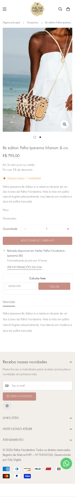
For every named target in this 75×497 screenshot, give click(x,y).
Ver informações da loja (24, 267)
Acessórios (32, 22)
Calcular (54, 286)
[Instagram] (7, 405)
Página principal (11, 22)
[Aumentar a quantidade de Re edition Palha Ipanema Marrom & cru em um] (68, 229)
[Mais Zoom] (64, 124)
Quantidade (10, 229)
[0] (68, 9)
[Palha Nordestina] (37, 9)
